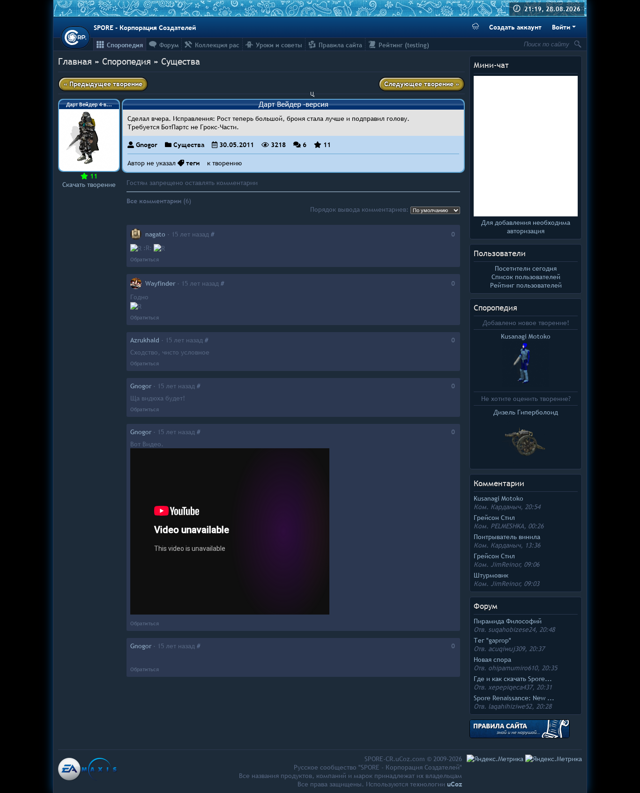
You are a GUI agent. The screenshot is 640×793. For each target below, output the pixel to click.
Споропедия (495, 308)
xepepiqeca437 (510, 687)
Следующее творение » (421, 84)
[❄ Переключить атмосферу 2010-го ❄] (475, 27)
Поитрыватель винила (507, 537)
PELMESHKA (507, 526)
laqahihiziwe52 (510, 706)
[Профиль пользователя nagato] (135, 234)
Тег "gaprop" (492, 640)
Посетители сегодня (526, 268)
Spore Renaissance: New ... (514, 698)
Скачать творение (89, 184)
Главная (75, 61)
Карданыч (506, 507)
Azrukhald (144, 340)
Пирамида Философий (508, 621)
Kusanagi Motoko (498, 498)
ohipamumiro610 (512, 668)
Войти (561, 27)
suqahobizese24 (511, 629)
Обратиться (144, 259)
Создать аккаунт (515, 27)
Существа (180, 61)
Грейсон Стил (494, 517)
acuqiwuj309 (506, 649)
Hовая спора (492, 659)
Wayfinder (160, 283)
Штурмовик (491, 575)
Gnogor (146, 145)
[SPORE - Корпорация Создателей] (75, 37)
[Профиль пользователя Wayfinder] (135, 283)
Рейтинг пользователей (526, 285)
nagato (155, 234)
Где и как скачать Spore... (513, 678)
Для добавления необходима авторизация (525, 226)
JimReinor (505, 564)
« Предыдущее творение (103, 84)
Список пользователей (525, 277)
